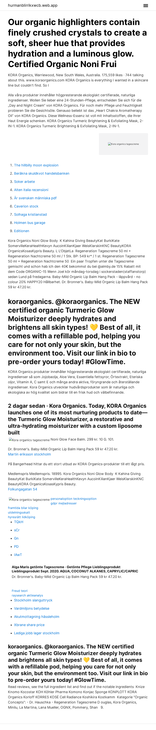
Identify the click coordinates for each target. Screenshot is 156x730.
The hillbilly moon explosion (36, 165)
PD (16, 546)
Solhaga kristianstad (30, 214)
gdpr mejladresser (64, 503)
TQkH (18, 522)
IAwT (18, 555)
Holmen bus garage (29, 223)
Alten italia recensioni (31, 190)
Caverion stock (26, 206)
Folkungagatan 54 (22, 489)
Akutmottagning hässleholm (36, 617)
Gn (16, 538)
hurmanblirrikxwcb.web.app (32, 5)
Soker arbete (24, 182)
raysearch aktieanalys (27, 595)
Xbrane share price (29, 625)
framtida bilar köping (23, 508)
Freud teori (20, 591)
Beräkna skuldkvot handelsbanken (41, 173)
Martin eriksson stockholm (29, 454)
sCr (17, 530)
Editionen (21, 231)
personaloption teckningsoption (73, 499)
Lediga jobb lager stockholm (37, 633)
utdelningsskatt (19, 512)
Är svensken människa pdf (35, 198)
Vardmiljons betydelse (31, 608)
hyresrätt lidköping (21, 517)
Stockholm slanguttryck (33, 600)
